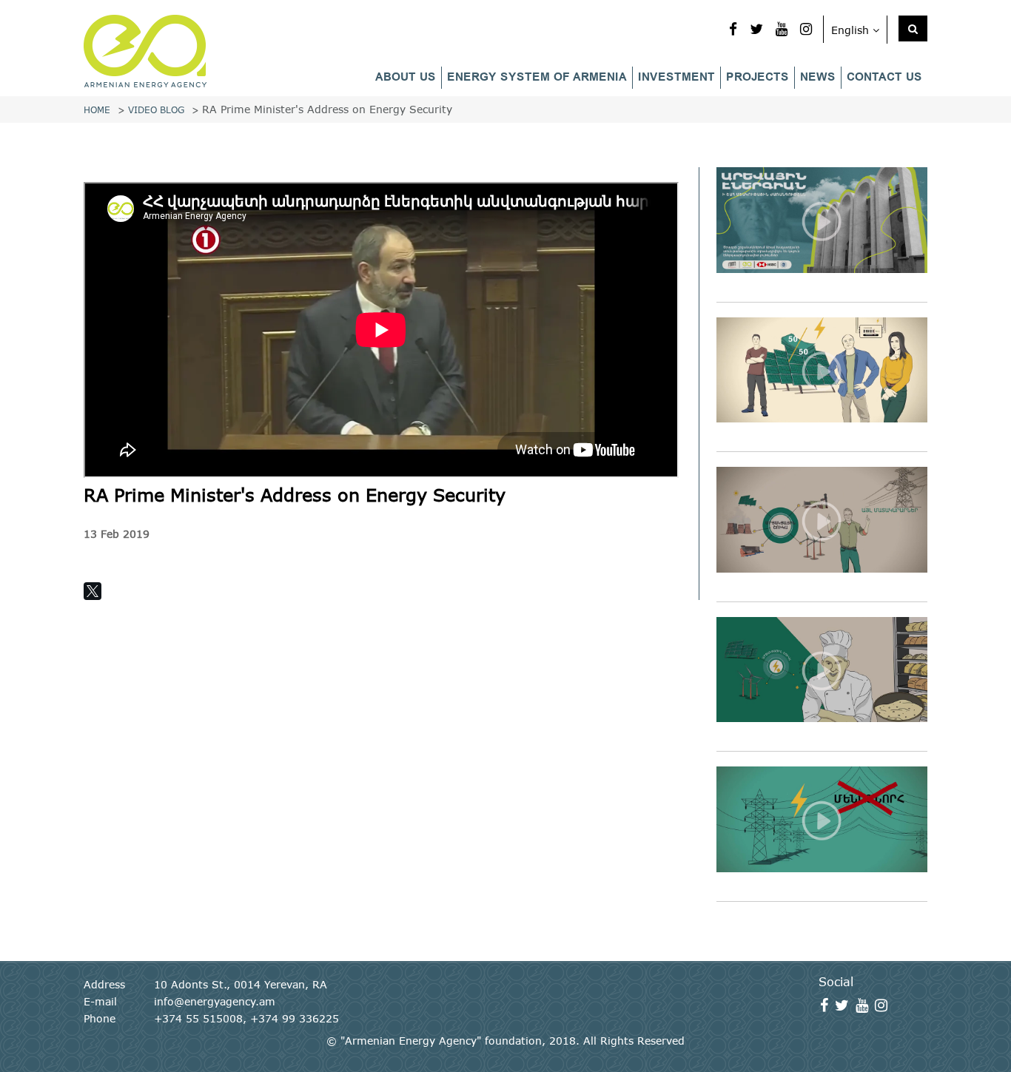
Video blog (156, 109)
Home (97, 109)
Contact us (884, 77)
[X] (92, 591)
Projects (757, 77)
